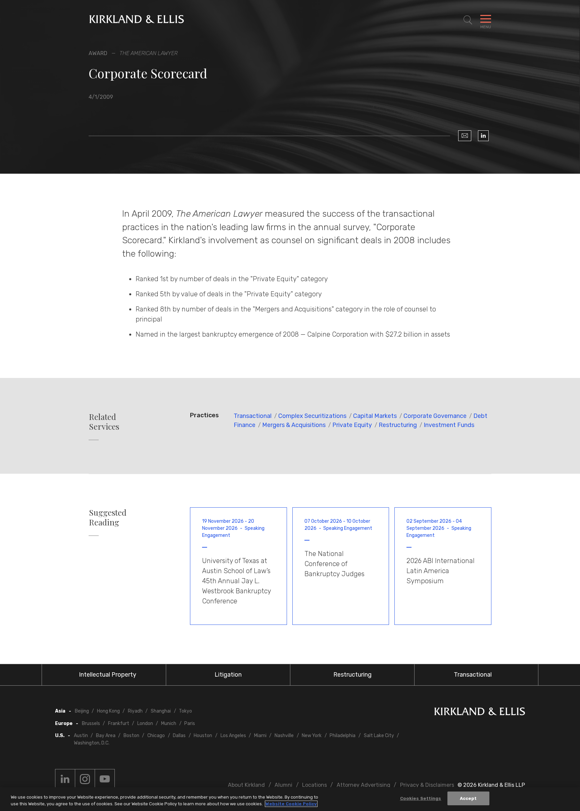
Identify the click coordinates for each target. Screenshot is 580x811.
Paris (189, 723)
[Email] (464, 135)
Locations (314, 785)
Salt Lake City (379, 735)
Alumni (283, 785)
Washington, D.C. (91, 743)
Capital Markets (375, 416)
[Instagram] (85, 779)
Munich (168, 723)
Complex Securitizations (312, 416)
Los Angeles (233, 735)
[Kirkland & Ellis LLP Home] (479, 713)
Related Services (104, 422)
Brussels (91, 723)
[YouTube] (105, 779)
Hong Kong (108, 711)
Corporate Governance (435, 416)
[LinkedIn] (483, 135)
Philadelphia (342, 735)
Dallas (179, 735)
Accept (468, 798)
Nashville (284, 735)
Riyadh (135, 711)
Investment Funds (449, 425)
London (145, 723)
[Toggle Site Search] (468, 20)
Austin (81, 735)
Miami (260, 735)
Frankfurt (118, 723)
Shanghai (161, 711)
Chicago (156, 735)
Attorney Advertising (363, 785)
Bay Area (105, 735)
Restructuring (398, 425)
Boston (131, 735)
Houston (203, 735)
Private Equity (352, 425)
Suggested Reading (108, 517)
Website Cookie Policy (291, 803)
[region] (290, 799)
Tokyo (185, 711)
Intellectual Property (107, 674)
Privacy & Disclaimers (427, 785)
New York (312, 735)
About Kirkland (246, 785)
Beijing (82, 711)
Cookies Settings (420, 798)
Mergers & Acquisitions (294, 425)
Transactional (253, 416)
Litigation (228, 674)
